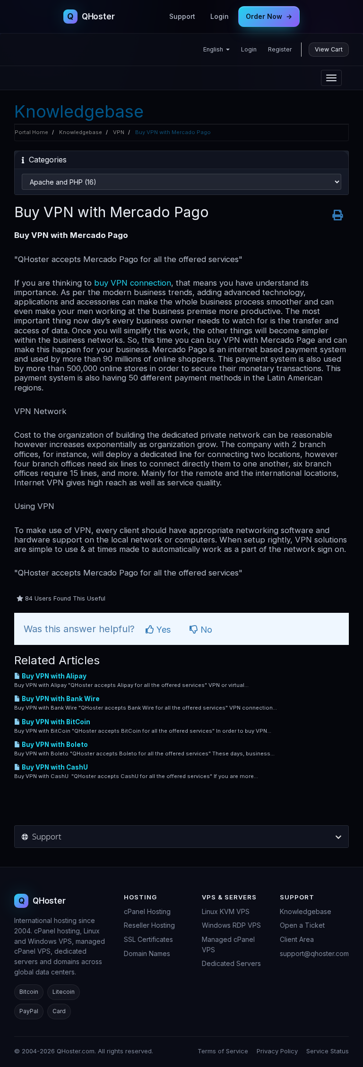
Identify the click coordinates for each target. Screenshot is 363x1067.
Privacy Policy (277, 1051)
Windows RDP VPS (231, 925)
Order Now (269, 16)
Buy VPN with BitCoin (55, 722)
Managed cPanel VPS (228, 944)
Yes (162, 630)
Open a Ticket (302, 925)
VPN (118, 132)
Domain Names (147, 953)
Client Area (297, 939)
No (205, 630)
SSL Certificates (148, 939)
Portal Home (31, 132)
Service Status (327, 1051)
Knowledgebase (80, 132)
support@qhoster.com (314, 953)
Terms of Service (223, 1051)
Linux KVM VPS (226, 911)
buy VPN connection (132, 283)
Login (219, 16)
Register (280, 49)
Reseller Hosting (149, 925)
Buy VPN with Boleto (54, 744)
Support (182, 16)
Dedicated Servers (231, 963)
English (214, 49)
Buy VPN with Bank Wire (60, 699)
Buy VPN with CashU (54, 767)
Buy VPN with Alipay (53, 676)
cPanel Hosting (147, 911)
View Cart (329, 49)
